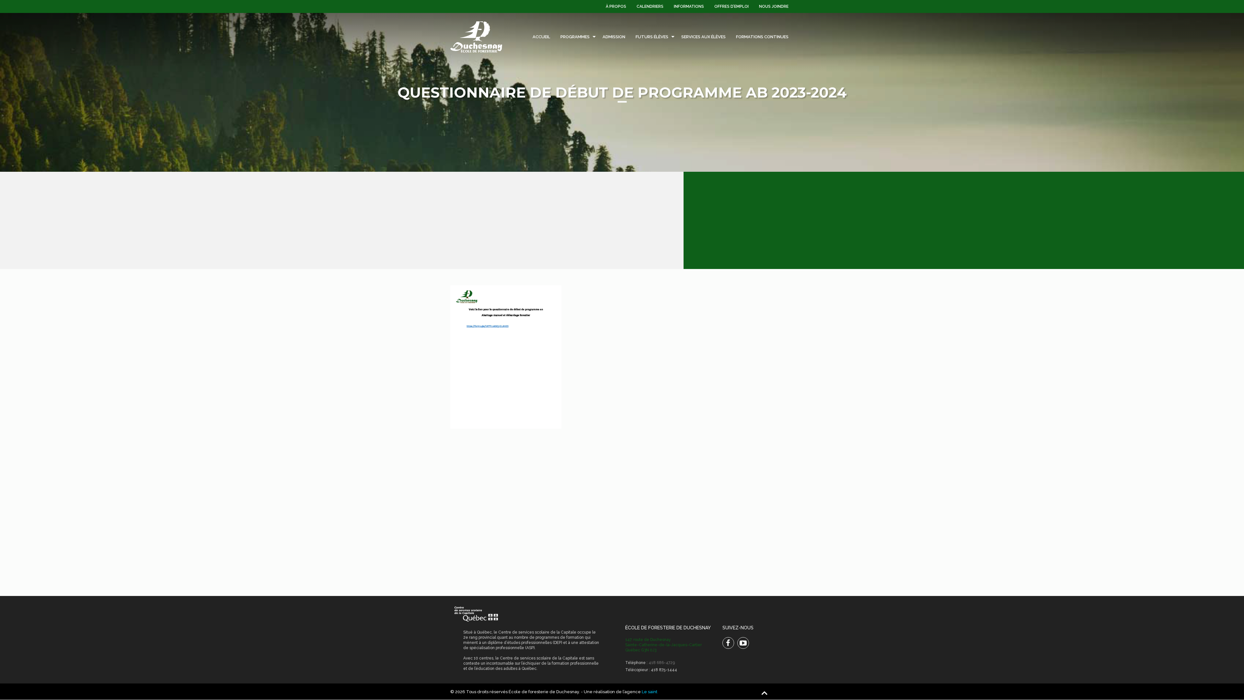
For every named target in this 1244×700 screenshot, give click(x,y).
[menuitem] (616, 6)
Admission (614, 36)
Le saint (649, 691)
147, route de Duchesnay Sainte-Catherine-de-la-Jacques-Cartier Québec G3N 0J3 (663, 644)
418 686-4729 (662, 662)
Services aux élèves (703, 36)
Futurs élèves (652, 36)
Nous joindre (774, 6)
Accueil (541, 36)
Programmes (575, 36)
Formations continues (762, 36)
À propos (616, 6)
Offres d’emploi (731, 6)
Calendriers (650, 6)
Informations (689, 6)
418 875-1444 (664, 670)
